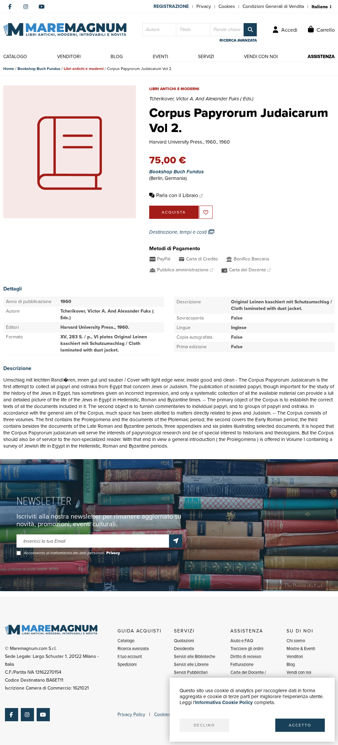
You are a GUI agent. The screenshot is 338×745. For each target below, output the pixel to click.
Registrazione (171, 6)
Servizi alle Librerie (191, 664)
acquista (174, 212)
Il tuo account (130, 656)
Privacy (203, 6)
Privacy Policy (131, 714)
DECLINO (204, 725)
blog (117, 56)
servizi (206, 56)
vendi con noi (261, 56)
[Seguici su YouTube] (41, 6)
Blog (291, 664)
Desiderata (184, 648)
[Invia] (175, 541)
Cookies (227, 6)
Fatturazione (242, 664)
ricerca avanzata (238, 40)
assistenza (321, 56)
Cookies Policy (169, 714)
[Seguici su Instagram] (25, 6)
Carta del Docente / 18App (248, 676)
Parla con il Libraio (177, 195)
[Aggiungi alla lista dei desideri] (206, 212)
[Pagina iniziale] (64, 29)
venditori (69, 56)
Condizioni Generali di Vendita (273, 6)
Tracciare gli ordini (246, 648)
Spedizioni (127, 664)
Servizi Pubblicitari (191, 672)
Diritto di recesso (245, 656)
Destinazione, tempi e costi (178, 232)
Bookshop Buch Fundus (38, 69)
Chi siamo (296, 640)
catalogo (15, 56)
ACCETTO (300, 725)
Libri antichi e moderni (84, 69)
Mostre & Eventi (301, 648)
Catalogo (126, 640)
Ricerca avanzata (133, 648)
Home (8, 69)
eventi (160, 56)
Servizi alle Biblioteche (194, 656)
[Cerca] (250, 29)
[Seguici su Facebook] (10, 6)
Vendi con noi (299, 672)
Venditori (295, 656)
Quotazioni (184, 640)
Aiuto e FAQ (241, 640)
